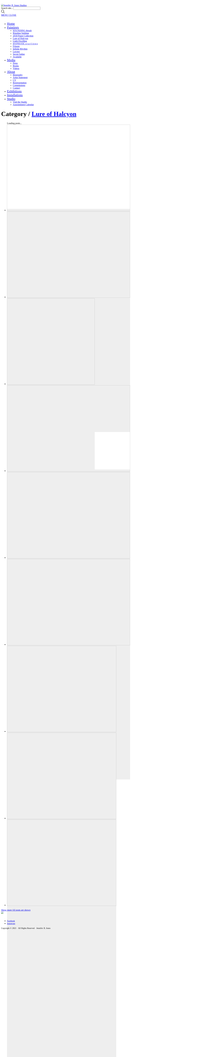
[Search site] (3, 12)
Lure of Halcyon (54, 113)
